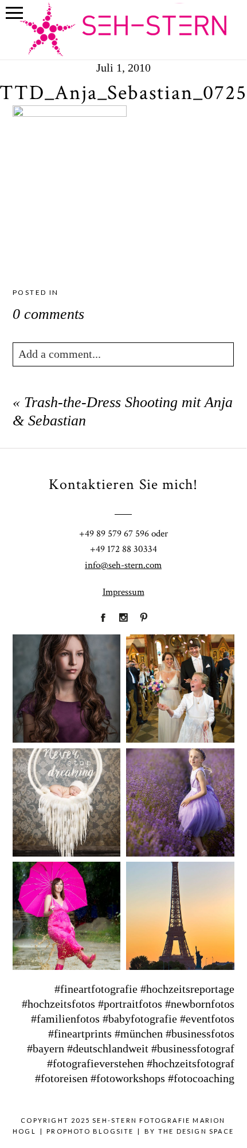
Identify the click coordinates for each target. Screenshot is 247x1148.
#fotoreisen (61, 1078)
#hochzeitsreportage (187, 989)
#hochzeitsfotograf (190, 1063)
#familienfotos (65, 1018)
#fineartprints (80, 1033)
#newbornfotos (199, 1003)
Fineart (65, 681)
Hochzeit (179, 681)
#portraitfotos (130, 1003)
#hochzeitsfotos (58, 1003)
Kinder (179, 794)
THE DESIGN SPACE (196, 1131)
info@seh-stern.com (123, 565)
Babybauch (66, 908)
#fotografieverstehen (95, 1063)
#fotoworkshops (128, 1078)
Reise (179, 908)
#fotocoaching (201, 1078)
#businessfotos (200, 1033)
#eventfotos (207, 1018)
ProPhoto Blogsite (90, 1131)
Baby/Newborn (67, 794)
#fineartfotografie (96, 989)
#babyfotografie (140, 1018)
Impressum (123, 592)
